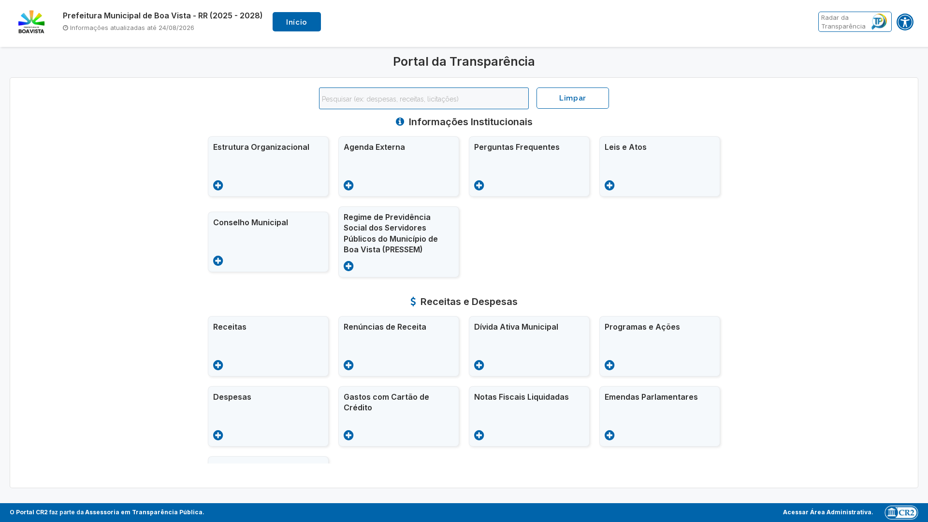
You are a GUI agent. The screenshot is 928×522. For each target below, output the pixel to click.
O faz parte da (106, 512)
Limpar (572, 98)
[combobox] (423, 98)
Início (296, 22)
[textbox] (426, 99)
